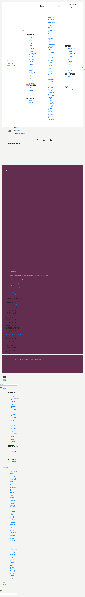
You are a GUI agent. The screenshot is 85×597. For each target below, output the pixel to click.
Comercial (31, 48)
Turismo (50, 121)
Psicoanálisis (51, 103)
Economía (50, 57)
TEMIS (30, 87)
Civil (30, 46)
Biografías (50, 33)
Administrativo (32, 37)
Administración (52, 16)
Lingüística (51, 82)
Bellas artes (51, 32)
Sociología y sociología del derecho (52, 114)
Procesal (31, 80)
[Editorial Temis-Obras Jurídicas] (9, 64)
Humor (50, 71)
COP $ (4, 380)
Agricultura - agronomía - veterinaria (51, 19)
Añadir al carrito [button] (11, 149)
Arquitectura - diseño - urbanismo (52, 25)
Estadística (51, 60)
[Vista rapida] (16, 160)
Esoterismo (51, 59)
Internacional (32, 72)
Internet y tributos (10, 153)
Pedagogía (51, 102)
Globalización (51, 68)
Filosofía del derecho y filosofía (32, 67)
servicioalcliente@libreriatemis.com (16, 304)
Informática (51, 76)
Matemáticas (51, 95)
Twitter (15, 294)
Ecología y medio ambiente (51, 54)
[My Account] (78, 6)
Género (30, 70)
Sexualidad (51, 111)
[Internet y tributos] (10, 146)
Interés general (52, 81)
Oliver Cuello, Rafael (10, 158)
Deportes (50, 49)
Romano (31, 81)
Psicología (50, 105)
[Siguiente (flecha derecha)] (1, 590)
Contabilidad (51, 47)
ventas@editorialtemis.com (13, 334)
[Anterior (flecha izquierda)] (0, 590)
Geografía (50, 67)
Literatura (50, 84)
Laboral (31, 74)
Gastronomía (51, 65)
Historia (50, 70)
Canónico (31, 42)
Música (50, 100)
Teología (50, 117)
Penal (30, 78)
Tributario (31, 83)
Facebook (15, 292)
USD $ (4, 377)
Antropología (51, 22)
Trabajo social (51, 119)
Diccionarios (51, 51)
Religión (50, 110)
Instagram (15, 295)
